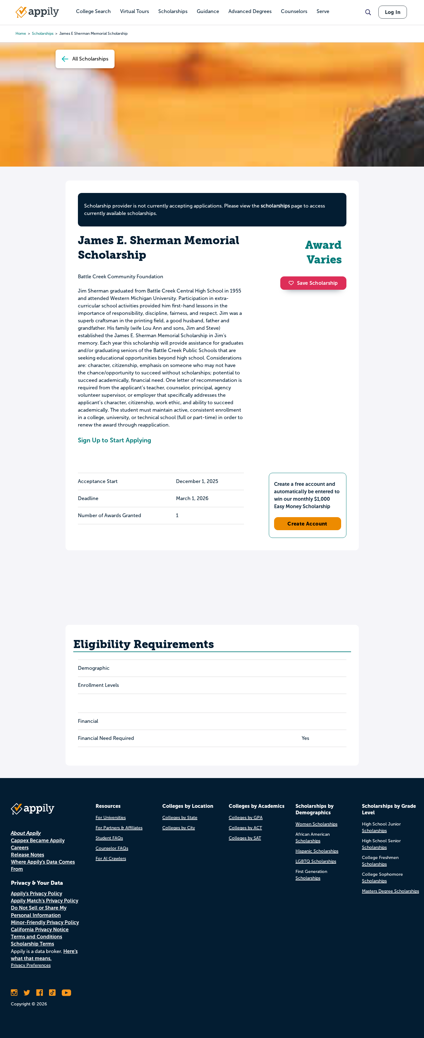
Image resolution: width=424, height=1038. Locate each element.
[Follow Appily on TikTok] (52, 992)
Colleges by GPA (246, 817)
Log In (392, 12)
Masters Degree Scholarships (390, 891)
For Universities (111, 817)
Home (21, 33)
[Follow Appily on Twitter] (27, 992)
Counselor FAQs (112, 848)
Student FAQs (109, 838)
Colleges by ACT (245, 827)
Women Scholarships (316, 824)
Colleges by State (179, 817)
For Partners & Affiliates (119, 827)
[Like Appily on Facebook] (39, 992)
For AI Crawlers (111, 858)
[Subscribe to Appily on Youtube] (66, 992)
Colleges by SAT (245, 838)
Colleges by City (178, 827)
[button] (293, 282)
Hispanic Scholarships (316, 851)
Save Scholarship (317, 283)
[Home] (37, 12)
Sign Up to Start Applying (114, 440)
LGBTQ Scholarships (315, 861)
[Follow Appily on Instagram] (14, 992)
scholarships (275, 205)
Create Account (307, 523)
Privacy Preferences (31, 965)
